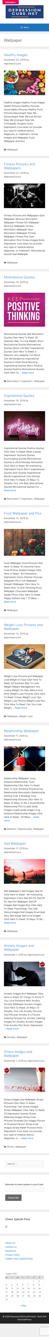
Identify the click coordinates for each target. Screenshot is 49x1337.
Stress (10, 1146)
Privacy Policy (12, 1255)
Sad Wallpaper (15, 843)
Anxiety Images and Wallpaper (19, 948)
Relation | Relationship (19, 829)
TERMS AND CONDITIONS (19, 1258)
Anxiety (11, 1037)
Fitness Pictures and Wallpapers (19, 166)
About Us (10, 1243)
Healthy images (16, 55)
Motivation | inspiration (20, 381)
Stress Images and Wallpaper (18, 1054)
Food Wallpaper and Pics (23, 513)
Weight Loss (26, 716)
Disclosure (10, 1251)
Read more (28, 372)
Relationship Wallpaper (21, 731)
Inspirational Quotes (19, 396)
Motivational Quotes (19, 277)
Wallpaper (12, 149)
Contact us (11, 1247)
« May (23, 1305)
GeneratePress (24, 1319)
